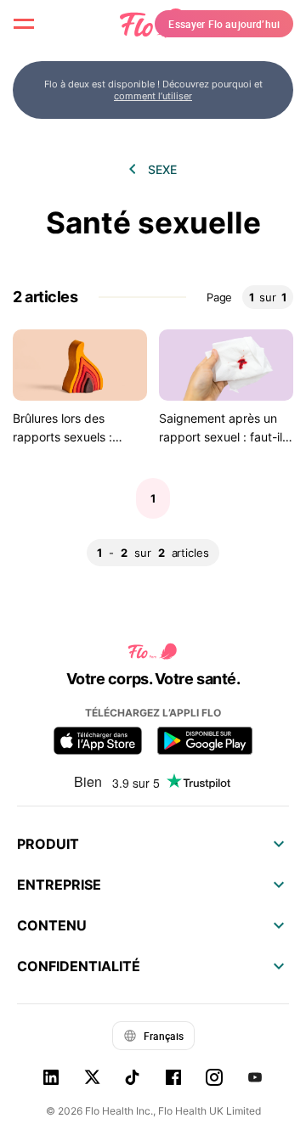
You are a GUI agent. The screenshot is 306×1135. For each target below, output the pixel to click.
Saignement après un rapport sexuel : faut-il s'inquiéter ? (220, 437)
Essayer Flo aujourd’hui (224, 24)
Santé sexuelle (153, 223)
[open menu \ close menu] (23, 23)
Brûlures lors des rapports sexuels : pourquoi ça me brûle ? (76, 437)
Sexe (162, 169)
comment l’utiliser (153, 96)
